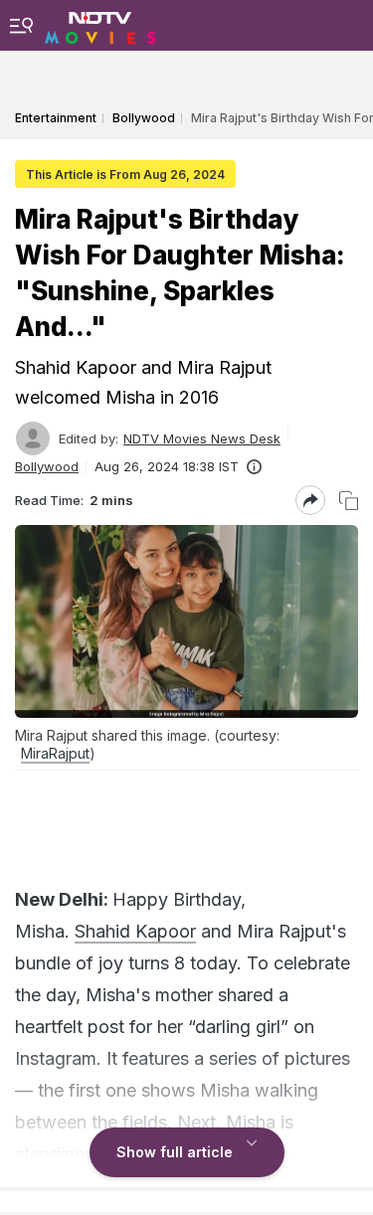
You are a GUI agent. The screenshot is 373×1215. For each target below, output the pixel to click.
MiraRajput (55, 753)
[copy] (348, 500)
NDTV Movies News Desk (201, 438)
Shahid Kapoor (135, 931)
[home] (100, 25)
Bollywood (47, 466)
